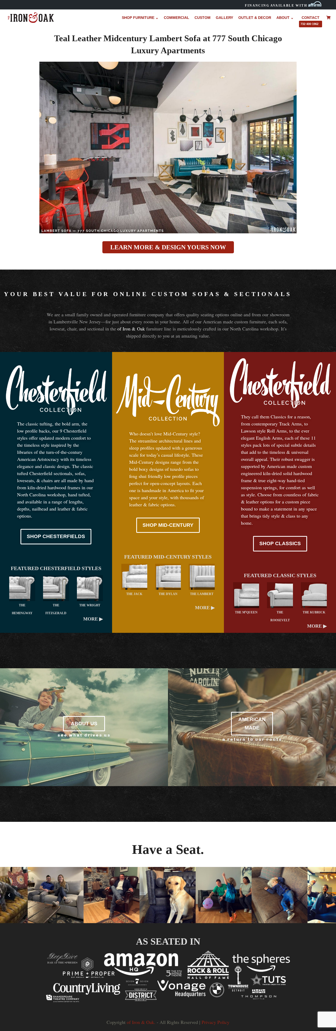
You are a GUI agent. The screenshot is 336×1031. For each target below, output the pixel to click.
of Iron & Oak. (141, 1022)
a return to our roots (252, 739)
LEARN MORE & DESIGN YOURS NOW (168, 247)
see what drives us (84, 735)
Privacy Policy (215, 1022)
